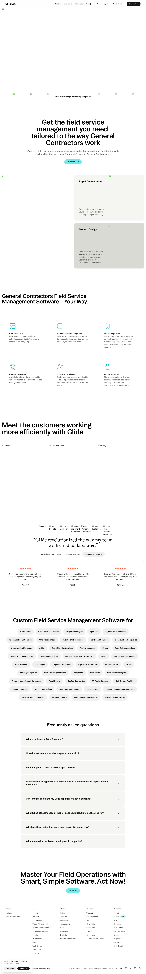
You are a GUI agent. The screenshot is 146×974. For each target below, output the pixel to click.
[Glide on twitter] (130, 968)
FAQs (115, 935)
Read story (10, 493)
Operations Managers (116, 673)
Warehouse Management (42, 928)
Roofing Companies (76, 681)
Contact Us (112, 968)
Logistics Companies (62, 664)
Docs (88, 920)
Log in (106, 4)
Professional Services (68, 939)
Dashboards (37, 939)
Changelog (117, 942)
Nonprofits (78, 673)
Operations (95, 673)
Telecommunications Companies (120, 689)
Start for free (133, 4)
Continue (23, 968)
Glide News (90, 935)
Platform (8, 913)
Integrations (117, 939)
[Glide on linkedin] (135, 968)
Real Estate (64, 931)
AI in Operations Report (95, 939)
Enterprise (63, 917)
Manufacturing (65, 924)
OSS (91, 968)
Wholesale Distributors (115, 697)
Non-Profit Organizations (55, 673)
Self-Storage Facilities (125, 681)
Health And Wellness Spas (21, 656)
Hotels (104, 656)
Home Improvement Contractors (79, 656)
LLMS (104, 968)
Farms (105, 648)
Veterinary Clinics (59, 697)
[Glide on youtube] (121, 968)
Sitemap (97, 968)
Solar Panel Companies (69, 689)
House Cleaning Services (125, 656)
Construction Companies (126, 640)
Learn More (14, 964)
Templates (90, 913)
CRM (34, 942)
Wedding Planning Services (86, 697)
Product (58, 4)
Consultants (25, 632)
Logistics (36, 917)
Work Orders (37, 946)
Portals (35, 935)
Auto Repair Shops (47, 640)
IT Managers (40, 664)
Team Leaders (92, 689)
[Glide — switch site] (12, 4)
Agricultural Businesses (115, 632)
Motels (129, 664)
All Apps (36, 953)
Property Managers (74, 632)
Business (63, 913)
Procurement (37, 920)
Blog (115, 920)
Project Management (40, 931)
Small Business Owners (48, 632)
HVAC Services (20, 664)
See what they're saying (93, 554)
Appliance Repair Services (20, 640)
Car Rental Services (99, 640)
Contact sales (118, 4)
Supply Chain (64, 920)
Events (88, 931)
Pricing (88, 4)
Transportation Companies (32, 697)
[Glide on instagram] (126, 968)
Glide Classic (118, 946)
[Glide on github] (140, 968)
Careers (116, 917)
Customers (68, 4)
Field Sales (37, 950)
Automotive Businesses (73, 640)
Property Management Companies (26, 681)
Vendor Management (40, 924)
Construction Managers (21, 648)
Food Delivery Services (125, 648)
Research (117, 924)
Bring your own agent (13, 917)
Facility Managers (87, 648)
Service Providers (19, 689)
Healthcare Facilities (49, 656)
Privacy (84, 968)
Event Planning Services (62, 648)
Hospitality (64, 935)
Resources (79, 4)
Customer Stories (92, 917)
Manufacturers (111, 664)
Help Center (90, 924)
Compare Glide (119, 931)
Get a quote (18, 72)
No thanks (10, 968)
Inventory (36, 913)
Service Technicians (43, 689)
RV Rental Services (100, 681)
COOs (41, 648)
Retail (62, 928)
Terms (78, 968)
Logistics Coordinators (88, 664)
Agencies (94, 632)
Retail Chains (54, 681)
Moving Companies (28, 673)
